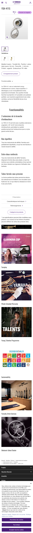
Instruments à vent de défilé (9, 463)
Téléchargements (15, 206)
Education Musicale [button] (6, 472)
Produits (16, 462)
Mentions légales (6, 514)
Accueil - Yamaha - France (7, 460)
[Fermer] (31, 483)
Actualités (4, 476)
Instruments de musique (21, 460)
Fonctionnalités (6, 81)
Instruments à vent (7, 462)
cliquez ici (5, 510)
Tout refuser (16, 525)
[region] (16, 507)
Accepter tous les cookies (16, 530)
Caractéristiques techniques (15, 201)
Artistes (3, 480)
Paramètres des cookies (16, 520)
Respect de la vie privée (18, 514)
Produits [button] (3, 467)
